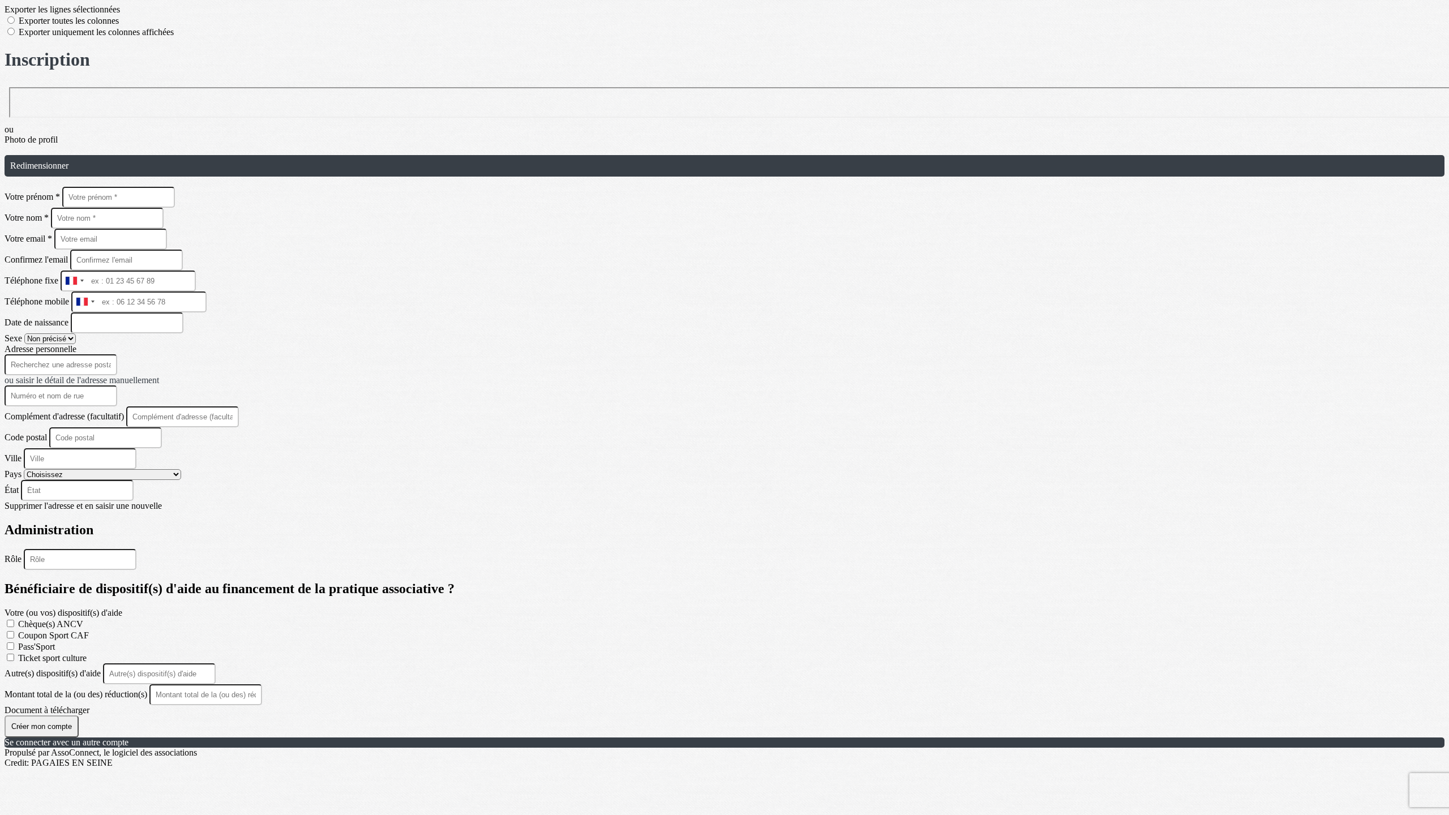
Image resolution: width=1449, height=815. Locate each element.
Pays (14, 474)
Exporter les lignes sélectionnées (62, 9)
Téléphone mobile (38, 301)
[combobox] (74, 281)
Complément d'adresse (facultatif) (65, 416)
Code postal (26, 437)
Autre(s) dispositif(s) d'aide (54, 673)
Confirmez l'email (36, 259)
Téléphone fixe (33, 280)
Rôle (14, 559)
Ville (14, 458)
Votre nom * (28, 217)
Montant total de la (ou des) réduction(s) (77, 694)
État (13, 490)
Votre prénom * (33, 196)
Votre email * (29, 238)
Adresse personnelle (40, 349)
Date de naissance (38, 322)
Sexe (14, 338)
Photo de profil (31, 139)
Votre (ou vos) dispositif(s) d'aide (63, 612)
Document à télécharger (47, 710)
